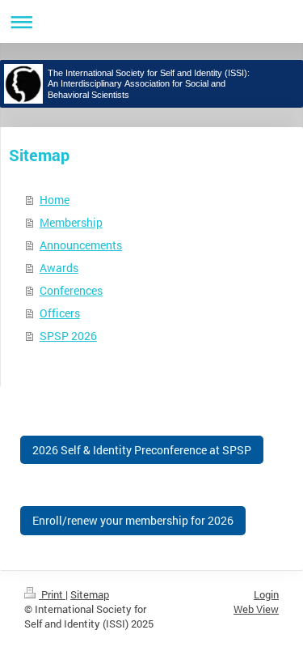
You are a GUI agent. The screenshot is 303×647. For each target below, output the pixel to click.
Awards (59, 267)
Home (54, 199)
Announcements (81, 245)
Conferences (71, 290)
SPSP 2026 (68, 335)
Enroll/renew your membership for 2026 (133, 520)
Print (52, 594)
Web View (256, 609)
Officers (60, 313)
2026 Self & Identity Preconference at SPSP (141, 450)
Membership (71, 222)
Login (266, 594)
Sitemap (89, 594)
